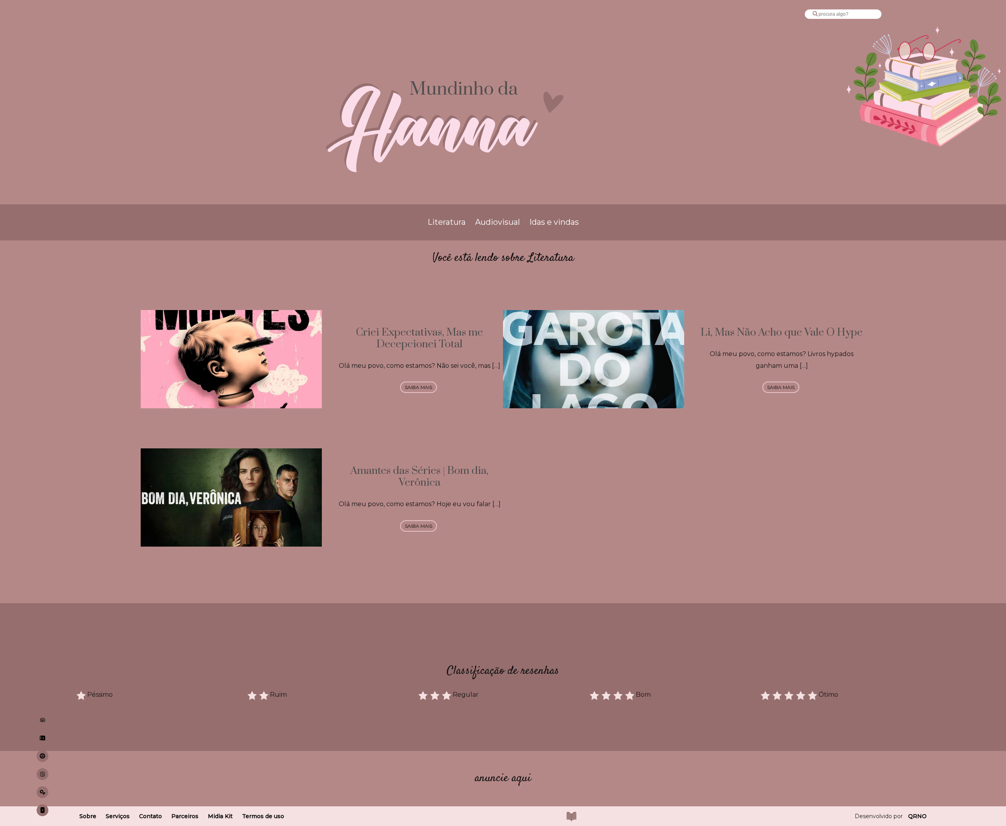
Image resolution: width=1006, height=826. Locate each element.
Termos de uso (263, 816)
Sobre (87, 816)
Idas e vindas (554, 222)
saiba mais (418, 387)
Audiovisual (497, 222)
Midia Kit (220, 816)
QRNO (917, 816)
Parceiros (184, 816)
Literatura (447, 222)
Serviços (118, 816)
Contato (150, 816)
